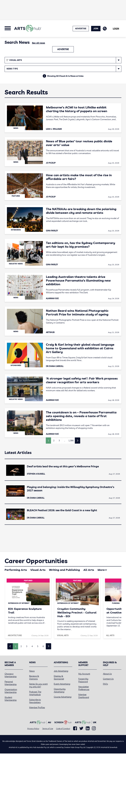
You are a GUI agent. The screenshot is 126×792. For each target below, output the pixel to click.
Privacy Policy (33, 728)
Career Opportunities (36, 561)
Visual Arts (37, 570)
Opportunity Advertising (60, 690)
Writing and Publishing (64, 570)
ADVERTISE (80, 28)
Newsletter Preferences (83, 688)
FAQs (105, 683)
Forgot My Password (83, 680)
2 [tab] (21, 646)
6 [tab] (43, 646)
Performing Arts (16, 570)
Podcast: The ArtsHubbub (35, 693)
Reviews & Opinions (34, 677)
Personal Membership (11, 683)
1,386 (71, 440)
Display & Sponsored (59, 677)
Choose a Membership (11, 675)
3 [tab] (26, 646)
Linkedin (88, 728)
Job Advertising (61, 671)
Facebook (75, 728)
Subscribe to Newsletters (35, 701)
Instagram (94, 728)
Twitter (81, 728)
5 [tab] (37, 646)
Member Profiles (37, 707)
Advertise (63, 49)
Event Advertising (62, 683)
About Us (107, 673)
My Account (84, 673)
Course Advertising (62, 696)
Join (95, 28)
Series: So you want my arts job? (38, 685)
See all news (38, 43)
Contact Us (108, 678)
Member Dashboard (83, 696)
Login (116, 28)
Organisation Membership (11, 691)
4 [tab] (32, 646)
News (32, 671)
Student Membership (11, 698)
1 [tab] (15, 646)
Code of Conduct (63, 728)
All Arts (88, 570)
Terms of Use (47, 728)
